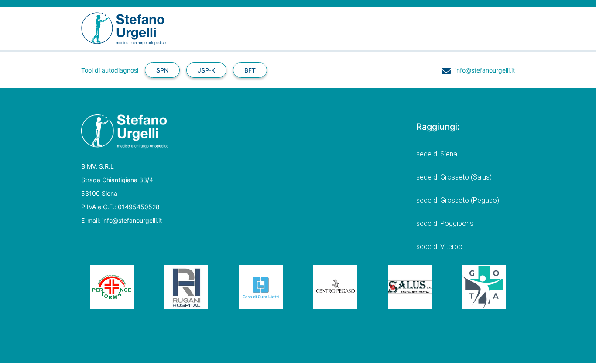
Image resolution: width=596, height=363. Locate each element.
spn (162, 70)
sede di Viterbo (439, 246)
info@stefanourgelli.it (485, 70)
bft (250, 70)
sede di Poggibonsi (445, 223)
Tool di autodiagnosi (109, 70)
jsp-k (206, 70)
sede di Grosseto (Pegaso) (457, 200)
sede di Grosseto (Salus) (454, 177)
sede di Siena (436, 154)
